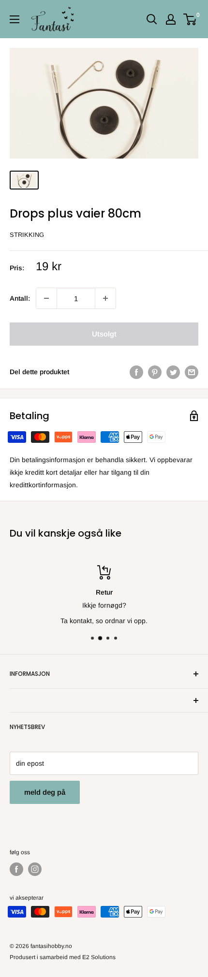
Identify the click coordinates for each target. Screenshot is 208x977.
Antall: (20, 298)
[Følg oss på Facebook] (16, 869)
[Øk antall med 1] (46, 298)
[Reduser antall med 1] (105, 298)
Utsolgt (104, 334)
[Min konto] (171, 19)
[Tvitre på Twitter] (173, 372)
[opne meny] (14, 19)
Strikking (27, 234)
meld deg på (44, 792)
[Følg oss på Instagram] (35, 869)
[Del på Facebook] (136, 372)
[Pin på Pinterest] (155, 372)
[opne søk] (152, 19)
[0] (190, 19)
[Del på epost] (191, 372)
